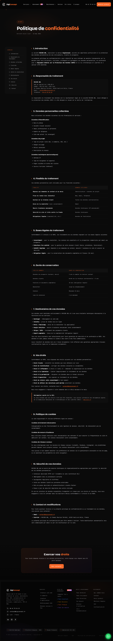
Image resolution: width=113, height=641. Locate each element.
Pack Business (63, 602)
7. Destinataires (14, 75)
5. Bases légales (14, 68)
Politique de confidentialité (86, 635)
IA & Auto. (68, 4)
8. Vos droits (13, 78)
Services (26, 4)
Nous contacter (56, 566)
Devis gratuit (104, 4)
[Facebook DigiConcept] (15, 619)
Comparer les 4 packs (63, 595)
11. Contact (12, 88)
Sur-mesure (80, 601)
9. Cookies (12, 82)
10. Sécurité (12, 85)
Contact (96, 595)
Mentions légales (99, 601)
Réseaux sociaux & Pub (46, 607)
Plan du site (103, 635)
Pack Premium (62, 604)
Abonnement (37, 4)
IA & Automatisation (81, 610)
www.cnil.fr (87, 399)
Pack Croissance (81, 595)
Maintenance (50, 4)
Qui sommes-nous (99, 593)
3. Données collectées (15, 62)
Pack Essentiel (63, 599)
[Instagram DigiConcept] (11, 619)
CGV (95, 604)
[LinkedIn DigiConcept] (7, 619)
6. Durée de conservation (16, 72)
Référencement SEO (46, 603)
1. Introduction (13, 53)
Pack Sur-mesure (63, 607)
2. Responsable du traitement (14, 58)
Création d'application (44, 599)
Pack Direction (81, 598)
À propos (76, 4)
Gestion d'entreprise (80, 605)
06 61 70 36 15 (91, 4)
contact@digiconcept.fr (47, 90)
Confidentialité (99, 607)
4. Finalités (12, 65)
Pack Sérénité (81, 593)
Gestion (60, 4)
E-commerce (43, 595)
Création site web (46, 593)
